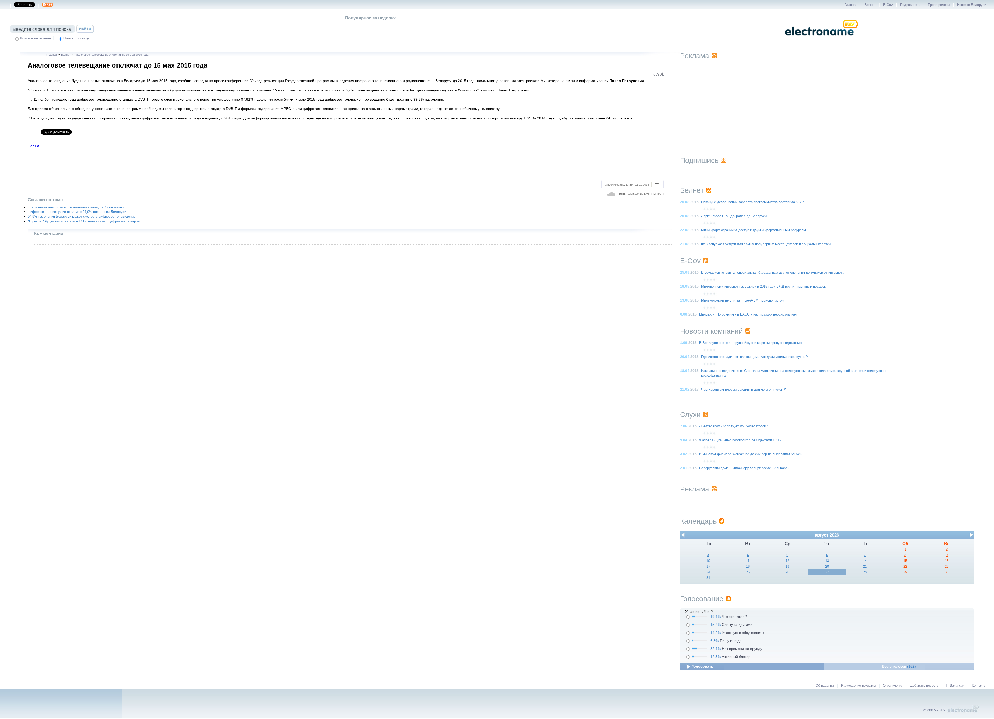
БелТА (33, 146)
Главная (851, 5)
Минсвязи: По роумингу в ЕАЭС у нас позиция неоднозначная (748, 314)
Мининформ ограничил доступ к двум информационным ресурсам (753, 230)
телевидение (634, 193)
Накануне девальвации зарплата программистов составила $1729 (753, 202)
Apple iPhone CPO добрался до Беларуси (734, 216)
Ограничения (893, 685)
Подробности (910, 5)
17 (708, 566)
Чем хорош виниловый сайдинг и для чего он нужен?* (743, 389)
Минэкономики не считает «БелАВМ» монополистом (742, 300)
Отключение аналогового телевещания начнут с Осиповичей (76, 207)
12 (787, 561)
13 (827, 561)
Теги (622, 193)
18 (748, 566)
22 (905, 566)
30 (946, 572)
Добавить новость (924, 685)
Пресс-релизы (939, 5)
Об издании (825, 685)
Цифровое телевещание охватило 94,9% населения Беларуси (77, 212)
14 (865, 561)
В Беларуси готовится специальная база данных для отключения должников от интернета (772, 272)
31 (708, 578)
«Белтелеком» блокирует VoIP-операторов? (733, 426)
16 (946, 561)
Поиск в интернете (35, 38)
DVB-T (648, 193)
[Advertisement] (346, 163)
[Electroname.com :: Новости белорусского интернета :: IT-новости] (821, 39)
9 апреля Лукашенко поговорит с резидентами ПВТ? (740, 440)
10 (708, 561)
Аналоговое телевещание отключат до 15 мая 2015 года (111, 54)
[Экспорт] (47, 6)
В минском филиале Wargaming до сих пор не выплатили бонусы (750, 454)
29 (905, 572)
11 (747, 561)
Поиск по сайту (76, 38)
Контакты (979, 685)
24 (708, 572)
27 (827, 572)
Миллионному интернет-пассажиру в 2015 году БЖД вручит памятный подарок (763, 286)
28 (865, 572)
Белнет (870, 5)
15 (905, 561)
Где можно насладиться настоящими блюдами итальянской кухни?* (754, 357)
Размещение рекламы (858, 685)
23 (946, 566)
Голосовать (702, 666)
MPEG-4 (658, 193)
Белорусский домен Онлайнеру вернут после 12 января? (744, 468)
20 (827, 566)
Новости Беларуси (971, 5)
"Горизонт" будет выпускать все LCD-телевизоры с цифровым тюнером (84, 221)
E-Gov (888, 5)
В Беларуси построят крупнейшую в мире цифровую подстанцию (750, 343)
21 (865, 566)
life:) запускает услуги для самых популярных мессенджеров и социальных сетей (766, 244)
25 (748, 572)
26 (787, 572)
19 (787, 566)
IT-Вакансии (955, 685)
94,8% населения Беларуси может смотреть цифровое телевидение (81, 216)
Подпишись (699, 160)
